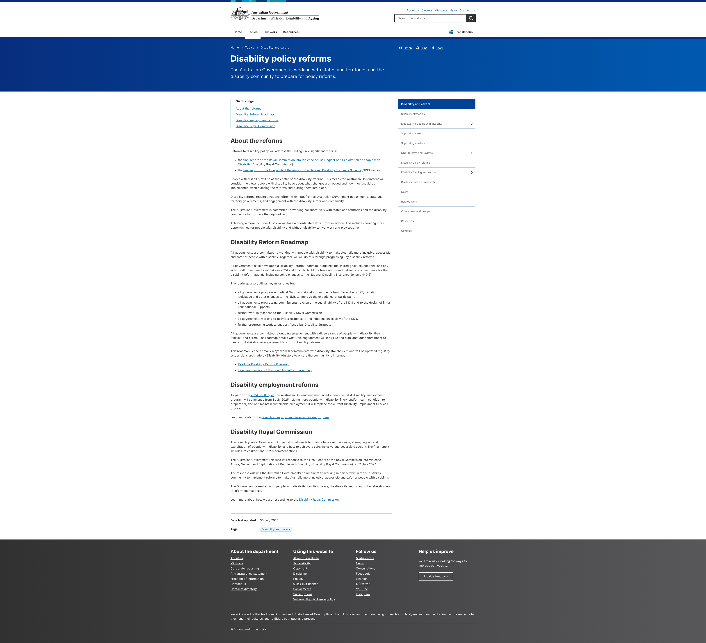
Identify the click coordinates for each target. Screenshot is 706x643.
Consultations (365, 568)
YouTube (362, 589)
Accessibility (302, 563)
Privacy (298, 579)
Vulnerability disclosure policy (314, 599)
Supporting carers (412, 133)
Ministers (441, 10)
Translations (464, 32)
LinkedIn (362, 579)
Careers (426, 10)
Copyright (300, 568)
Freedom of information (247, 579)
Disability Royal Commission (255, 126)
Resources (291, 32)
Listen (408, 48)
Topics (253, 32)
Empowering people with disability (421, 123)
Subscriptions (302, 594)
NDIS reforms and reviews (417, 152)
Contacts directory (244, 589)
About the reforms (248, 108)
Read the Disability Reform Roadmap (263, 364)
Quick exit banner (305, 584)
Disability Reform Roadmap (255, 114)
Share (440, 48)
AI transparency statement (249, 573)
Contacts (406, 230)
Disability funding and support (419, 172)
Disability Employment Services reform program (295, 417)
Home (237, 32)
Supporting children (413, 143)
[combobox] (430, 18)
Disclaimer (300, 573)
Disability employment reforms (257, 120)
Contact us (467, 10)
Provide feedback (436, 576)
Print (423, 48)
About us (413, 10)
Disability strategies (413, 113)
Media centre (365, 558)
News (453, 10)
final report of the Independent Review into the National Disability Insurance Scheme (302, 170)
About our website (306, 558)
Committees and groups (415, 211)
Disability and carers (275, 47)
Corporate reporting (245, 568)
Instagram (363, 594)
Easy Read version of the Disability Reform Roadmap (275, 370)
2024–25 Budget (262, 395)
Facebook (363, 573)
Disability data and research (418, 182)
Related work (409, 201)
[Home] (275, 14)
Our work (270, 32)
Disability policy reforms (415, 162)
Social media (302, 589)
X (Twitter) (363, 584)
